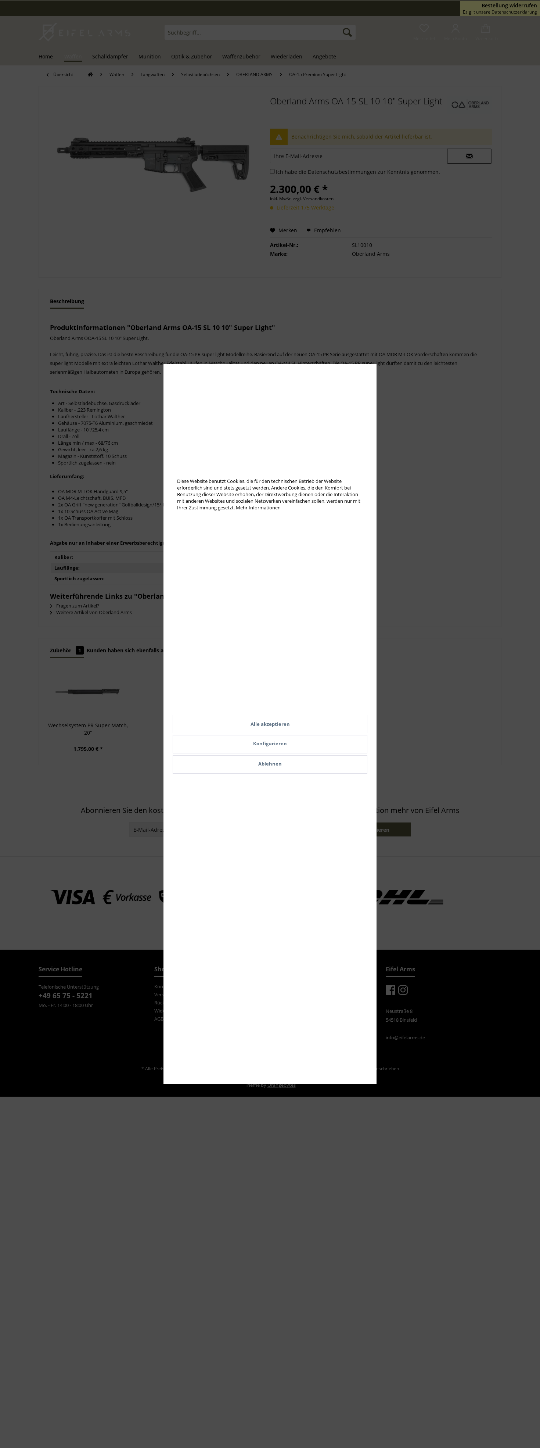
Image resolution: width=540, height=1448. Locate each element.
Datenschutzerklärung (514, 12)
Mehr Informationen (258, 507)
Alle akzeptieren (270, 724)
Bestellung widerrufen (509, 5)
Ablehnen (270, 763)
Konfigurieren (270, 743)
